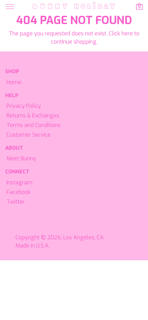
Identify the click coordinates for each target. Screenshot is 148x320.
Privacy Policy (24, 106)
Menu (10, 7)
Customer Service (29, 134)
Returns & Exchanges (33, 115)
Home (14, 82)
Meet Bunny (21, 158)
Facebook (19, 192)
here (127, 33)
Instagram (19, 182)
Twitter (16, 201)
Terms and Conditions (34, 125)
